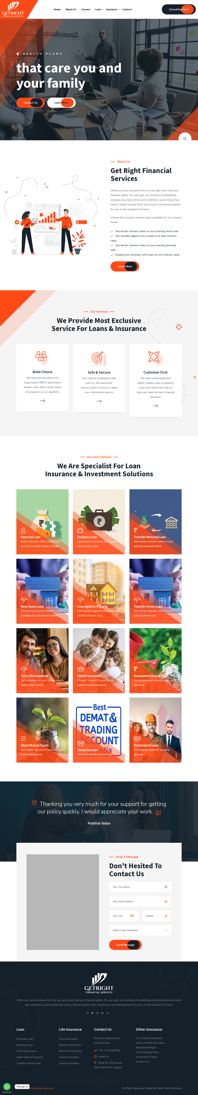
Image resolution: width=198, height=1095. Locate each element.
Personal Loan (24, 1039)
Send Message (125, 945)
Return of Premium (70, 1051)
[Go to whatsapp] (7, 1086)
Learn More (61, 102)
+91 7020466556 (109, 1050)
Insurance (111, 9)
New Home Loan (26, 1051)
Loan (98, 9)
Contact (127, 9)
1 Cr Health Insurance (149, 1038)
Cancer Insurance (69, 1063)
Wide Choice (42, 372)
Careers (85, 9)
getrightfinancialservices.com (37, 1088)
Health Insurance (69, 1057)
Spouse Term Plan (70, 1045)
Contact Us (31, 102)
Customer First (155, 372)
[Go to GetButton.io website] (7, 1092)
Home (57, 9)
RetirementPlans (146, 1047)
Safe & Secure (99, 372)
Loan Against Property (29, 1057)
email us (103, 1056)
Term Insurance (68, 1039)
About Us (71, 9)
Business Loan (24, 1045)
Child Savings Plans (147, 1052)
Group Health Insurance (150, 1043)
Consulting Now (179, 9)
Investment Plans (146, 1057)
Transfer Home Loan (28, 1063)
